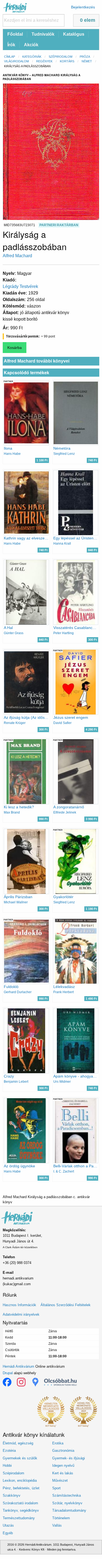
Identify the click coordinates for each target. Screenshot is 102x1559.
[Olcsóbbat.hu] (60, 1382)
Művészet (60, 1480)
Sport (56, 1488)
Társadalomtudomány (69, 1510)
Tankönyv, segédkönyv (21, 1510)
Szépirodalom (60, 56)
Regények (44, 61)
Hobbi (7, 1465)
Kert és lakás (62, 1473)
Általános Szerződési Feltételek (66, 1305)
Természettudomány (19, 1518)
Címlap (9, 56)
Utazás (8, 1525)
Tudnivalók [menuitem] (43, 34)
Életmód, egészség (18, 1443)
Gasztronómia (63, 1450)
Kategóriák (31, 56)
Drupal (8, 1373)
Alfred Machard (17, 255)
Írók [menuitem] (11, 44)
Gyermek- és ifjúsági (68, 1458)
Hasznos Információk (19, 1305)
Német (87, 61)
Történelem (61, 1518)
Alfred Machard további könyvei (36, 361)
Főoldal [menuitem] (15, 34)
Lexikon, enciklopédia (20, 1480)
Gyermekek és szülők (20, 1458)
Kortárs (67, 61)
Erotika (57, 1443)
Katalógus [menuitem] (73, 34)
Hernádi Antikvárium (18, 1366)
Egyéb (8, 1533)
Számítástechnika (66, 1495)
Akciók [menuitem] (31, 44)
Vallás (57, 1525)
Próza (85, 56)
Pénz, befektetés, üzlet (21, 1488)
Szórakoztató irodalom (20, 1503)
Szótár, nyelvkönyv (67, 1503)
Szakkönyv (11, 1495)
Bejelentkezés (83, 7)
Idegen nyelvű (63, 1465)
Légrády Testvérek (20, 286)
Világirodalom (16, 61)
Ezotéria (9, 1450)
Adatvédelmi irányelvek (21, 1314)
